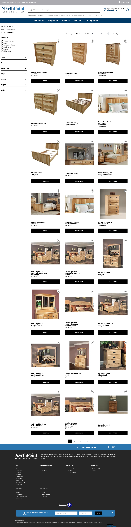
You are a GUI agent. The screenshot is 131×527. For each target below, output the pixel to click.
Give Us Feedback (71, 472)
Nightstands (7, 51)
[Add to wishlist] (58, 41)
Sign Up (98, 513)
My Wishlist (44, 496)
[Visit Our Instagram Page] (113, 447)
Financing (64, 15)
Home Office (19, 480)
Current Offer (53, 15)
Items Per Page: (114, 33)
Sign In (43, 492)
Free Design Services (21, 496)
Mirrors (5, 49)
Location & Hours (71, 469)
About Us (94, 470)
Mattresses (38, 20)
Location (88, 15)
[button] (112, 512)
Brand (7, 29)
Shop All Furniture (20, 482)
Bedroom (78, 20)
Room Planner (19, 494)
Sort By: (87, 33)
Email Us (69, 470)
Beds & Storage (8, 41)
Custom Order (20, 498)
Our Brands (19, 484)
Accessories (19, 478)
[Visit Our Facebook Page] (109, 447)
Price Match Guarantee (22, 500)
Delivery (18, 492)
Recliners (66, 20)
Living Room (52, 20)
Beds (5, 43)
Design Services (76, 15)
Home (2, 29)
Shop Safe (44, 470)
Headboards (7, 47)
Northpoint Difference (36, 15)
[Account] (127, 10)
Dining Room (92, 20)
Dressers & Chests (9, 45)
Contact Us (99, 15)
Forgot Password (46, 494)
